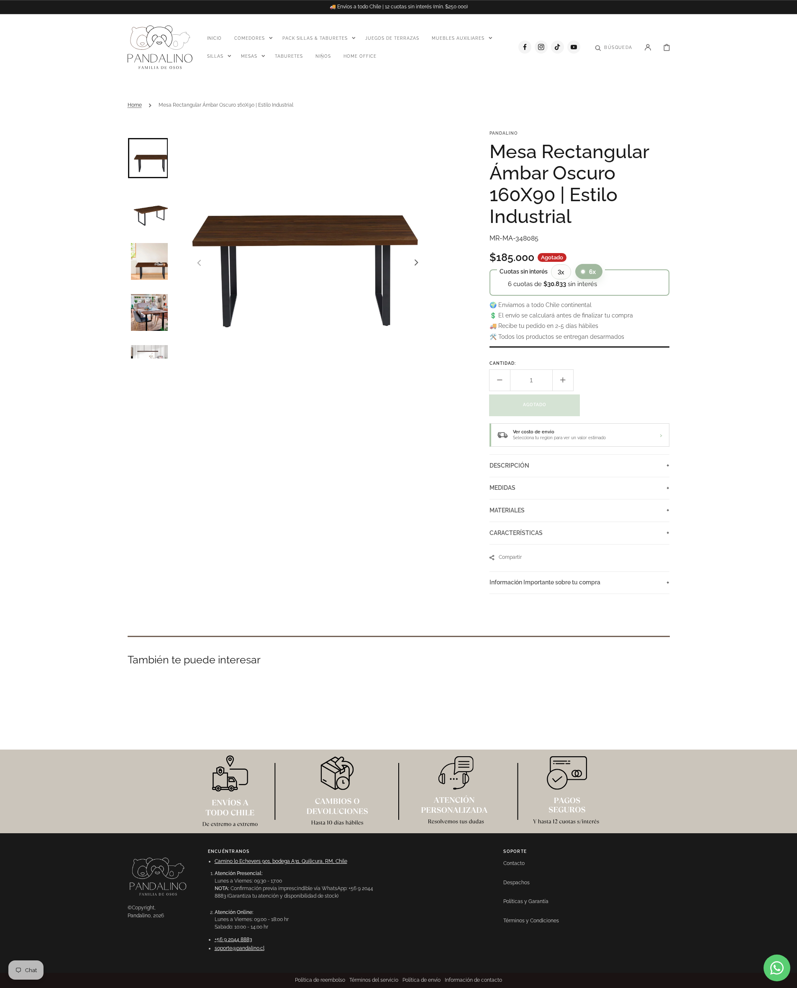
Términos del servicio (373, 980)
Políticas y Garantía (525, 901)
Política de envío (421, 980)
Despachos (516, 883)
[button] (613, 47)
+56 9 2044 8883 (233, 939)
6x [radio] (592, 271)
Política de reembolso (320, 980)
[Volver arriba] (786, 977)
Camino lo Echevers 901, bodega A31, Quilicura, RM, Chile (281, 861)
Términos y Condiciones (531, 921)
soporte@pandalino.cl (239, 948)
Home (135, 105)
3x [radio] (561, 272)
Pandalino (139, 916)
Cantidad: (502, 363)
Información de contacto (473, 980)
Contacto (514, 863)
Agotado (534, 404)
